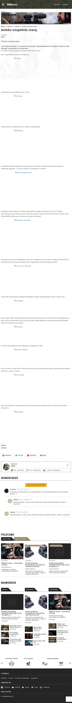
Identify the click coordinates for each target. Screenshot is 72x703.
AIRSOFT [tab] (4, 589)
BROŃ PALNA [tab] (29, 589)
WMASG (3, 26)
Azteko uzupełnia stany (29, 26)
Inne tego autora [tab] (20, 539)
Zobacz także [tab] (6, 539)
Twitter (27, 687)
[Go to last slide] (2, 663)
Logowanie (65, 4)
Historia (11, 678)
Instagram (46, 687)
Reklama (3, 11)
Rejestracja (57, 4)
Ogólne (17, 26)
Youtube (17, 687)
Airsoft (10, 26)
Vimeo (36, 687)
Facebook (7, 687)
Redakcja (4, 678)
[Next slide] (70, 663)
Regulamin (34, 678)
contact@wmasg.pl (7, 696)
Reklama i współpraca (22, 678)
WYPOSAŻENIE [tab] (54, 589)
